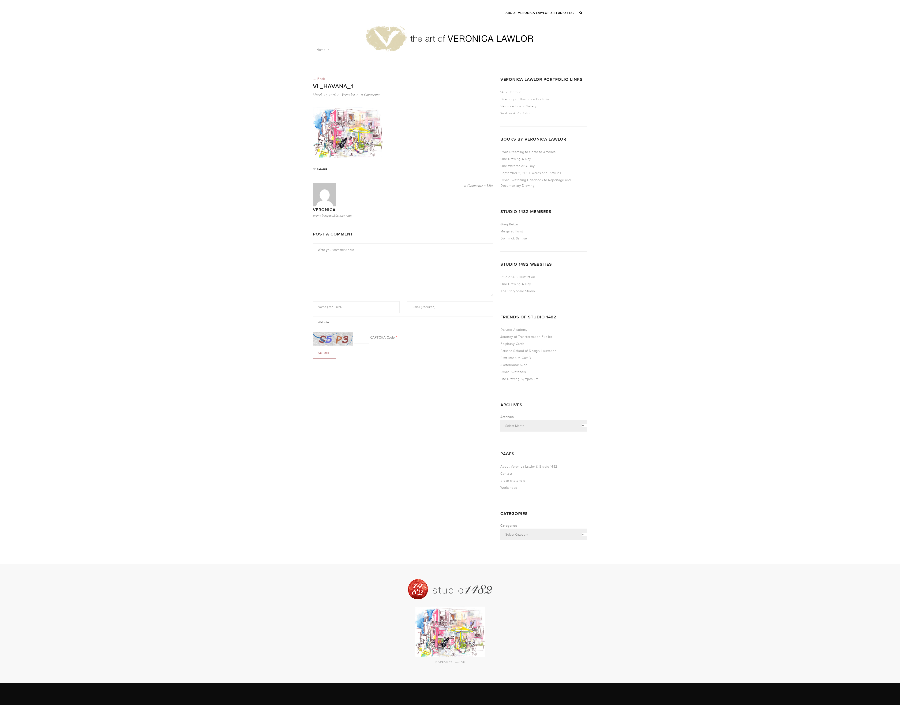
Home (321, 50)
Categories (508, 526)
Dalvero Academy (514, 330)
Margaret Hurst (511, 231)
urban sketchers (512, 481)
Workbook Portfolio (514, 113)
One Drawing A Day (515, 159)
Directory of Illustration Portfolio (524, 99)
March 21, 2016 (324, 95)
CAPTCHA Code (382, 337)
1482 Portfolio (510, 92)
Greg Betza (509, 224)
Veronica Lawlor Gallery (518, 106)
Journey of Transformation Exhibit (526, 337)
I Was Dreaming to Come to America (528, 152)
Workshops (508, 488)
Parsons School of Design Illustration (528, 351)
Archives (507, 417)
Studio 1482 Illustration (517, 277)
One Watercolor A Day (517, 166)
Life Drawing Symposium (519, 379)
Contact (506, 474)
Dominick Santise (513, 238)
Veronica (348, 95)
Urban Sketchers (513, 372)
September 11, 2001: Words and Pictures (530, 173)
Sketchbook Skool (514, 365)
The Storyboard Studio (517, 291)
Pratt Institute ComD (515, 358)
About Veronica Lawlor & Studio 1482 (528, 467)
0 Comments (370, 95)
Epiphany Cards (512, 344)
